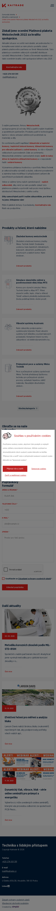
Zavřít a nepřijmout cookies (15, 475)
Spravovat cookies (38, 469)
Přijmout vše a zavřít (15, 469)
